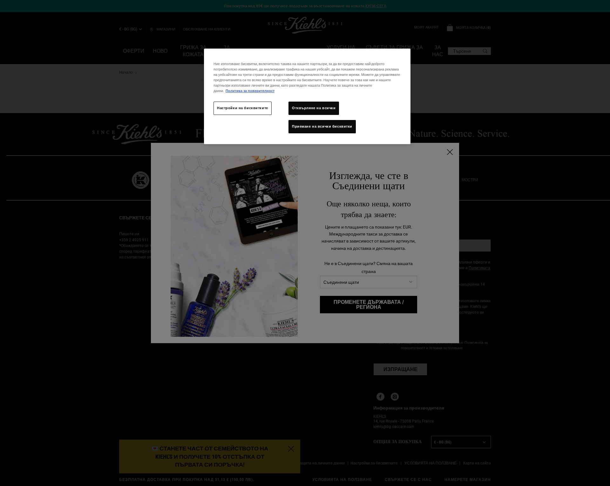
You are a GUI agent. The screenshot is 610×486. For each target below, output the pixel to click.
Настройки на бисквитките (242, 108)
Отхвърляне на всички (314, 108)
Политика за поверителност (250, 91)
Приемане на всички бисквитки (322, 126)
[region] (307, 96)
